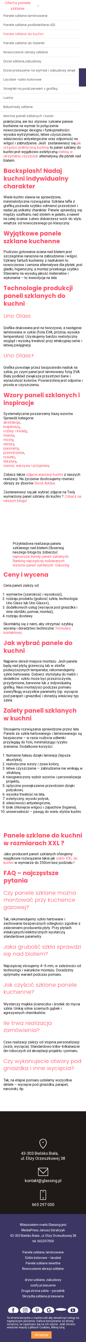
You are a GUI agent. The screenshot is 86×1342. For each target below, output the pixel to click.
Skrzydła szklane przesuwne (43, 1296)
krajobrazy (11, 427)
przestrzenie (13, 453)
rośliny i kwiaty (15, 431)
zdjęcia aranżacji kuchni (44, 474)
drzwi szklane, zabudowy (43, 1280)
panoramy (11, 448)
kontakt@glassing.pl (43, 1180)
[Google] (49, 1310)
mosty (8, 440)
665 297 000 (43, 1204)
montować (18, 900)
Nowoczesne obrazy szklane (43, 1268)
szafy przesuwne (43, 1285)
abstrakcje (11, 422)
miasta (8, 435)
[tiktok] (61, 1309)
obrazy (8, 444)
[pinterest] (37, 1310)
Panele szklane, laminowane (43, 1252)
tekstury (9, 461)
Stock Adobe (44, 483)
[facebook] (13, 1310)
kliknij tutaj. (58, 1327)
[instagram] (25, 1310)
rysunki (9, 457)
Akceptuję (41, 1335)
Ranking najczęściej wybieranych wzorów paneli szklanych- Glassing (41, 563)
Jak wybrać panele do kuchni (37, 647)
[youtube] (73, 1310)
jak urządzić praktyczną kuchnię (42, 145)
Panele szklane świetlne (43, 1263)
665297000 (45, 1241)
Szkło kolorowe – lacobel (43, 1258)
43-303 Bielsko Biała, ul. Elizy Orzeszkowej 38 (43, 1156)
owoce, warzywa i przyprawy (26, 466)
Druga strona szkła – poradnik (43, 1291)
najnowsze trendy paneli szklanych (40, 556)
